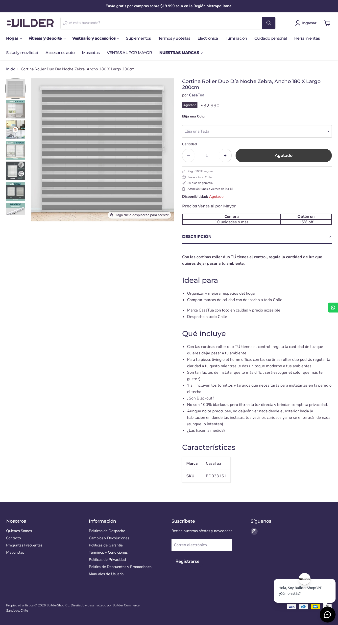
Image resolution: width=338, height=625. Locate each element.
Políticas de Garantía (106, 545)
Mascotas (90, 52)
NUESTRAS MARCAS (179, 52)
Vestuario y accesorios (94, 38)
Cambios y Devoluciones (109, 538)
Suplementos (138, 38)
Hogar (12, 38)
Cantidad (189, 144)
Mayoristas (15, 552)
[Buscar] (268, 23)
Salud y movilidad (22, 52)
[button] (257, 237)
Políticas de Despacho (107, 530)
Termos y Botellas (174, 38)
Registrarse (187, 561)
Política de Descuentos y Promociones (120, 566)
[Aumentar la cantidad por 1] (225, 155)
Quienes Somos (19, 530)
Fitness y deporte (45, 38)
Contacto (13, 538)
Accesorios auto (60, 52)
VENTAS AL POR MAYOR (129, 52)
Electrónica (207, 38)
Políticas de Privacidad (107, 559)
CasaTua (196, 95)
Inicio (10, 69)
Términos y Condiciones (108, 552)
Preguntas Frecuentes (24, 545)
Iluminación (236, 38)
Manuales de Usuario (106, 573)
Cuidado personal (270, 38)
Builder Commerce (126, 605)
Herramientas (307, 38)
